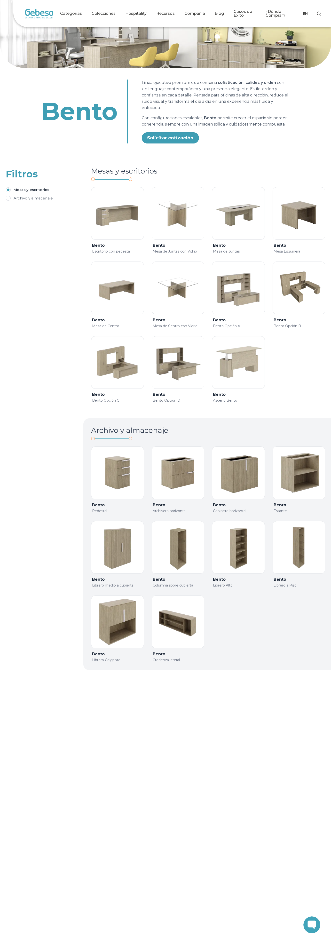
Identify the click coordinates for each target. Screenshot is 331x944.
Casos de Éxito (243, 13)
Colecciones (104, 13)
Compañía (194, 13)
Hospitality (136, 13)
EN (305, 13)
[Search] (319, 13)
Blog (219, 13)
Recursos (165, 13)
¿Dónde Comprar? (275, 13)
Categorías (71, 13)
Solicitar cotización (170, 138)
